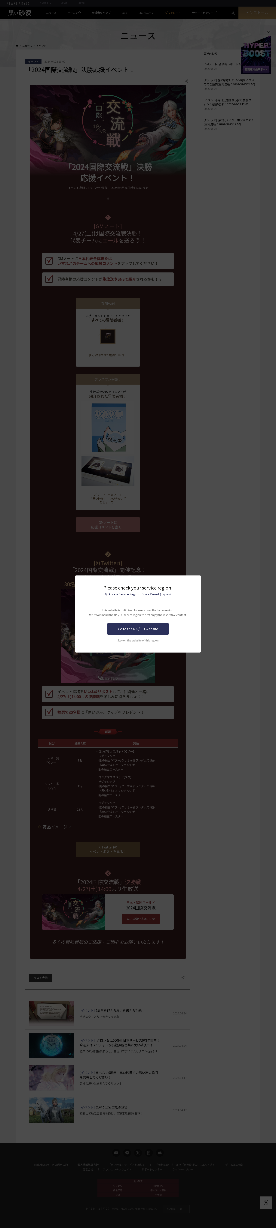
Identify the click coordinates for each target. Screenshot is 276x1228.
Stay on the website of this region (138, 640)
